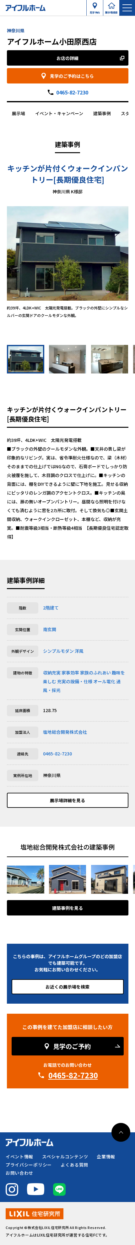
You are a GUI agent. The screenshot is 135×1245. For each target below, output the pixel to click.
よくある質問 (74, 1165)
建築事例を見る (67, 908)
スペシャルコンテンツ (65, 1156)
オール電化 (104, 681)
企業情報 (106, 1156)
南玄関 (49, 629)
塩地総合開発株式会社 (65, 732)
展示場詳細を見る (67, 800)
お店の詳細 (67, 58)
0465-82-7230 (72, 92)
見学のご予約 (72, 1046)
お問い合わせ (19, 1173)
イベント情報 (19, 1156)
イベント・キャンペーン (59, 113)
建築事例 (102, 113)
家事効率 (70, 672)
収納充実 (52, 672)
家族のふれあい (95, 672)
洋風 (79, 651)
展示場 (18, 113)
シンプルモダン (58, 651)
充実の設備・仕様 (74, 681)
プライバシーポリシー (29, 1165)
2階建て (51, 607)
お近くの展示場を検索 (67, 987)
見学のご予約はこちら (72, 76)
